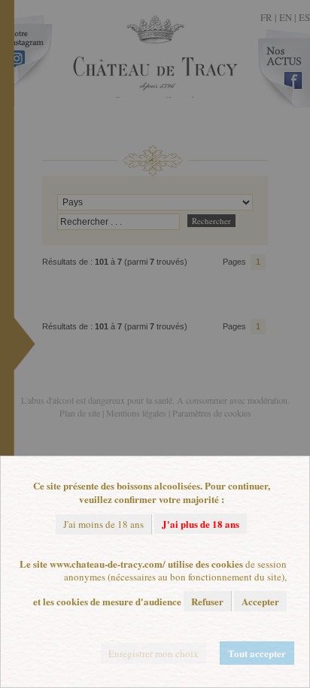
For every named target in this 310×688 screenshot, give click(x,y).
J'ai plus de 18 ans (200, 524)
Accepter (260, 601)
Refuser (207, 601)
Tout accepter (257, 653)
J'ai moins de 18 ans (103, 524)
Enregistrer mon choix (153, 653)
